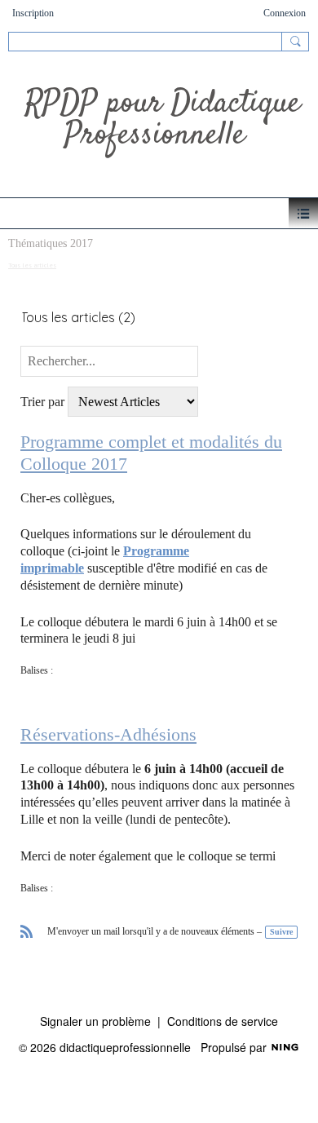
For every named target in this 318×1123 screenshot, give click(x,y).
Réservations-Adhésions (108, 734)
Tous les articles (32, 265)
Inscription (33, 13)
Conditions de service (222, 1021)
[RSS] (26, 930)
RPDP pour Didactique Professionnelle (163, 120)
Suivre (281, 931)
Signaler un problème (95, 1021)
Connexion (284, 13)
